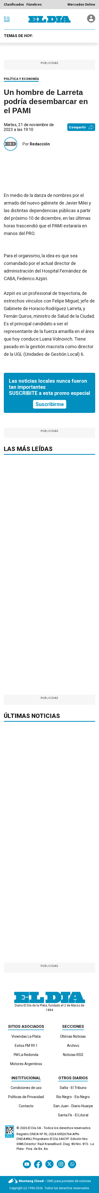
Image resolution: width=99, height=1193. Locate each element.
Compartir (77, 127)
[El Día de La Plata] (49, 19)
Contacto (26, 1106)
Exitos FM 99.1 (26, 1046)
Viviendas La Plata (26, 1036)
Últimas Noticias (73, 1036)
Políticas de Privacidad (26, 1097)
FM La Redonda (26, 1055)
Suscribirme (50, 404)
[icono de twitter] (49, 1164)
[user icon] (91, 21)
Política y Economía (21, 79)
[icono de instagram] (61, 1164)
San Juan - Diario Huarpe (73, 1106)
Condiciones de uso (26, 1088)
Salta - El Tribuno (73, 1088)
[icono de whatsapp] (72, 1164)
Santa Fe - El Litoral (73, 1115)
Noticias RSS (73, 1055)
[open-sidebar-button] (7, 19)
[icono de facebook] (38, 1164)
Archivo (73, 1046)
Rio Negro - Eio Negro (73, 1097)
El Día (32, 1128)
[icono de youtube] (27, 1164)
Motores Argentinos (26, 1064)
